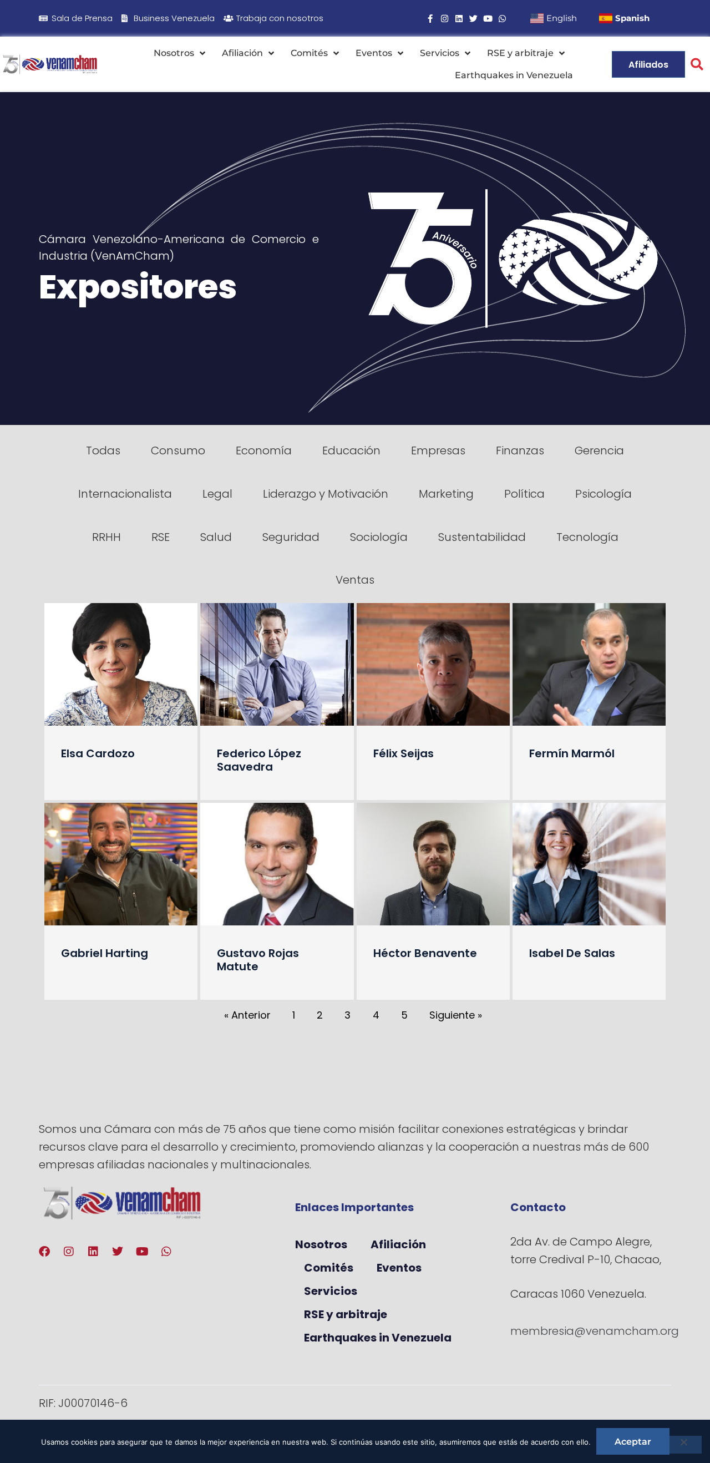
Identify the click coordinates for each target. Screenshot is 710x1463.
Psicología (603, 494)
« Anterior (247, 1015)
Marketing (446, 494)
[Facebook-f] (430, 18)
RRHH (106, 537)
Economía (264, 450)
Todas (103, 450)
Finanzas (520, 450)
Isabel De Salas (572, 953)
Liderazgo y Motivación (325, 494)
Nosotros (174, 53)
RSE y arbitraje (520, 53)
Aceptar (633, 1441)
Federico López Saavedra (259, 760)
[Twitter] (473, 18)
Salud (216, 537)
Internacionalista (125, 494)
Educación (351, 450)
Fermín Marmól (572, 753)
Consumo (178, 450)
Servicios (439, 53)
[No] (683, 1445)
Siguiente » (455, 1015)
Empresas (438, 450)
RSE (160, 537)
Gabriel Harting (104, 953)
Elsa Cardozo (98, 753)
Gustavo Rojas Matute (258, 959)
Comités (309, 53)
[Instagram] (444, 18)
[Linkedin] (459, 18)
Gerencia (599, 450)
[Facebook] (44, 1251)
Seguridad (291, 537)
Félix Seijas (403, 753)
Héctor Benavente (425, 953)
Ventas (355, 580)
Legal (217, 494)
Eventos (374, 53)
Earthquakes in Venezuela (514, 75)
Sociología (379, 537)
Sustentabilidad (482, 537)
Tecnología (587, 537)
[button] (696, 64)
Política (524, 494)
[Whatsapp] (502, 18)
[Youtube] (488, 18)
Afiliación (242, 53)
